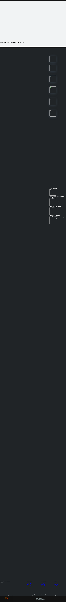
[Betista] (53, 92)
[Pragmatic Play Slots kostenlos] (7, 598)
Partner (55, 585)
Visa (28, 584)
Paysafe (28, 586)
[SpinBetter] (53, 81)
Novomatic (43, 584)
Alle (55, 583)
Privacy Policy (39, 598)
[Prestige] (53, 61)
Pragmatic (43, 586)
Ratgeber (56, 586)
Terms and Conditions (40, 599)
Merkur (42, 583)
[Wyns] (53, 116)
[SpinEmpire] (53, 70)
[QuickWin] (53, 104)
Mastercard (29, 583)
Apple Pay (29, 585)
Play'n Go (43, 585)
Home (4, 600)
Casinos (56, 584)
